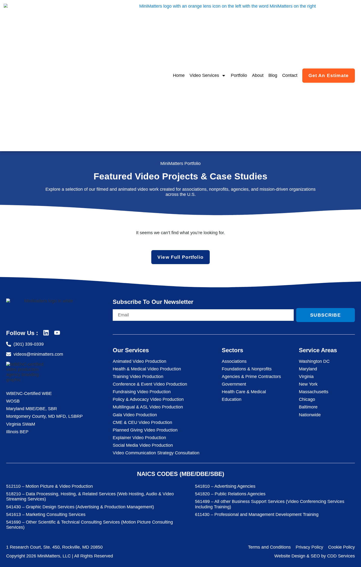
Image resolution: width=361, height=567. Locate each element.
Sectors (232, 350)
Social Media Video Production (143, 445)
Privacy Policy (309, 547)
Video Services (204, 75)
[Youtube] (57, 333)
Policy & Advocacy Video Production (148, 399)
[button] (350, 555)
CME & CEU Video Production (142, 422)
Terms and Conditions (269, 547)
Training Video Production (138, 376)
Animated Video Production (139, 361)
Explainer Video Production (139, 437)
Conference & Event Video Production (150, 384)
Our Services (131, 350)
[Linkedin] (46, 333)
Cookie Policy (341, 547)
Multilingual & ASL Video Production (148, 407)
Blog (272, 75)
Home (179, 75)
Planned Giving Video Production (145, 430)
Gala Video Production (135, 414)
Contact (289, 75)
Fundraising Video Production (142, 391)
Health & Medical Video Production (147, 368)
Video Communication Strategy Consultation (156, 452)
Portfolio (239, 75)
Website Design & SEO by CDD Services (314, 556)
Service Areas (318, 350)
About (258, 75)
